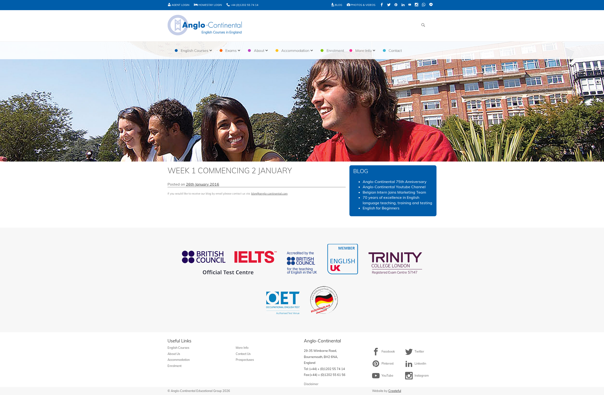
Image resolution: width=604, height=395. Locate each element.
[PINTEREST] (396, 5)
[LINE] (431, 5)
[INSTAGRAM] (416, 5)
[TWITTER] (388, 5)
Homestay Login (210, 5)
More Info (242, 347)
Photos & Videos (362, 5)
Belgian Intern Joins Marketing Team (394, 192)
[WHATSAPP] (423, 5)
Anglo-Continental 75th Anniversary (395, 181)
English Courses (178, 347)
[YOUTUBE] (409, 5)
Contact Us (243, 354)
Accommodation (179, 360)
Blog (338, 5)
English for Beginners (381, 208)
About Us (174, 354)
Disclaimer (311, 384)
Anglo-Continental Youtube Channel (394, 186)
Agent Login (180, 5)
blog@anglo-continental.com (269, 193)
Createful (394, 391)
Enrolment (174, 366)
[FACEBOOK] (381, 5)
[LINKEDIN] (403, 5)
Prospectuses (245, 360)
